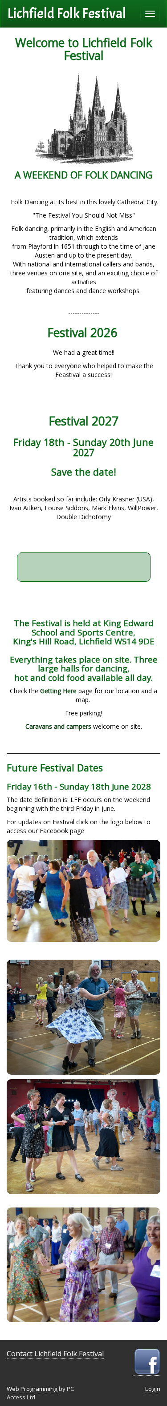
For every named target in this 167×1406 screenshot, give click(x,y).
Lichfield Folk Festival (66, 13)
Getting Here (58, 691)
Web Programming (32, 1389)
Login (152, 1389)
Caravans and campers (58, 726)
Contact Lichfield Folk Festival (55, 1353)
